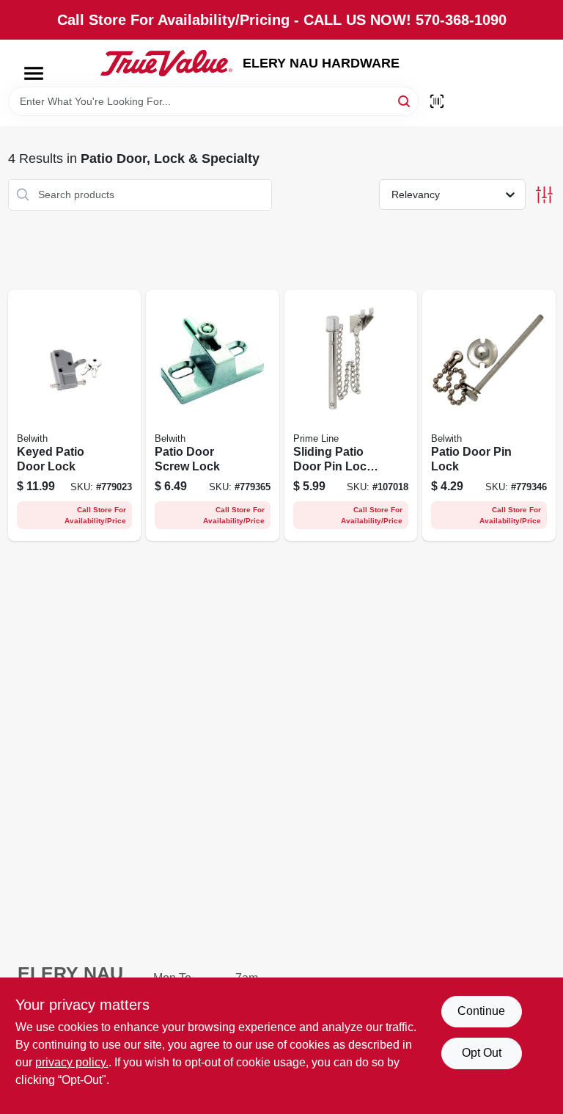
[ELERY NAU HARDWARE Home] (166, 63)
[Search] (405, 100)
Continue (481, 1011)
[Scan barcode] (436, 101)
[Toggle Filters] (544, 194)
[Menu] (33, 73)
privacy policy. (71, 1062)
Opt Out (481, 1052)
